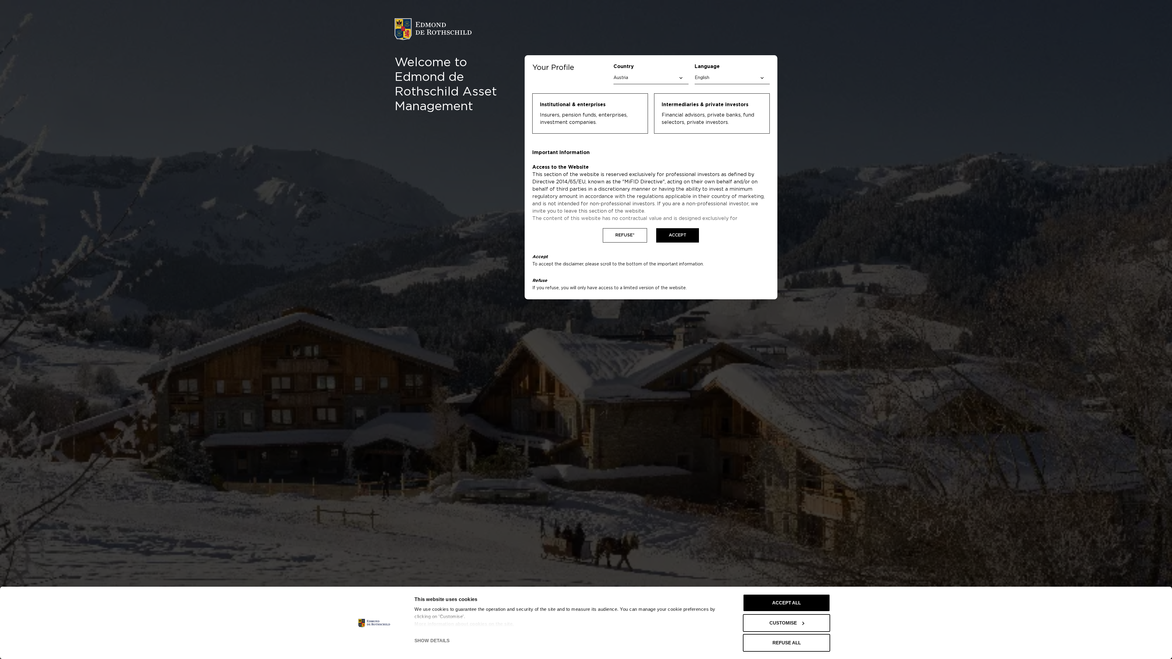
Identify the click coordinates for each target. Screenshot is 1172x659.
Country (623, 66)
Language (707, 66)
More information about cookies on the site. (464, 623)
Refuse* (625, 235)
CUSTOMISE (783, 622)
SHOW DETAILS (432, 640)
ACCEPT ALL (786, 602)
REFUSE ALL (786, 642)
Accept (677, 235)
